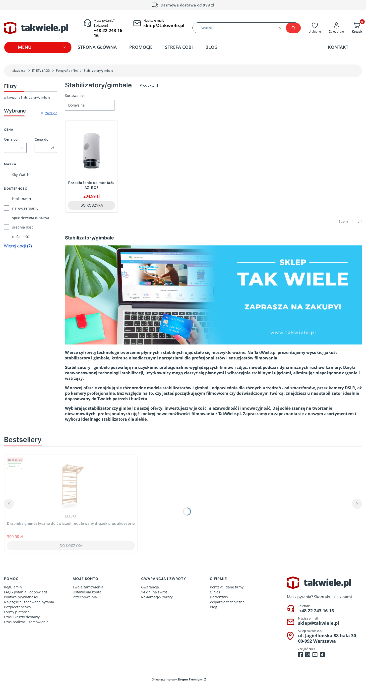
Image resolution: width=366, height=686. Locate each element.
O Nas (215, 592)
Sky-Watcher (22, 174)
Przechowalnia (85, 597)
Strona (343, 221)
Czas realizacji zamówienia (26, 622)
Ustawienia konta (87, 592)
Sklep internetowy (177, 679)
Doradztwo (219, 597)
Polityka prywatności (21, 597)
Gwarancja (150, 587)
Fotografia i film (67, 70)
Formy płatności (17, 612)
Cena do (41, 139)
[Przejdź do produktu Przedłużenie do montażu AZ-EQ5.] (91, 150)
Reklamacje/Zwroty (157, 597)
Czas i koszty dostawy (22, 617)
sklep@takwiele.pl (318, 623)
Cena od (11, 139)
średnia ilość (22, 227)
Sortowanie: (75, 95)
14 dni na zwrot (154, 592)
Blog (213, 607)
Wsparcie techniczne (227, 602)
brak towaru (22, 198)
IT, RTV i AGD (41, 70)
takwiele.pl (18, 70)
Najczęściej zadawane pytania (29, 602)
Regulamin (13, 587)
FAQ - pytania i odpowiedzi (26, 592)
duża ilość (20, 236)
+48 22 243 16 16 (316, 611)
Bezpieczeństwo (17, 607)
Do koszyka (91, 205)
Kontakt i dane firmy (227, 587)
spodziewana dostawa (30, 217)
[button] (293, 28)
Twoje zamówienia (88, 587)
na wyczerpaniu (25, 208)
